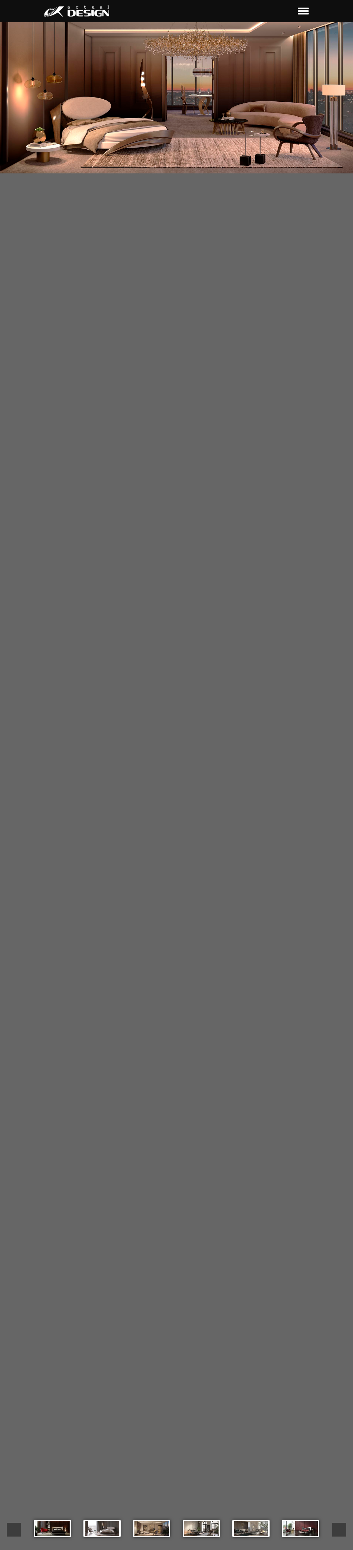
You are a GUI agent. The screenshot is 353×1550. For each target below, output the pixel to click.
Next (339, 1530)
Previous (14, 1530)
